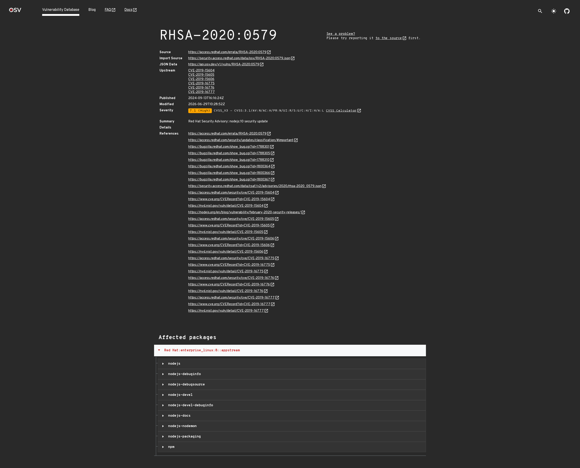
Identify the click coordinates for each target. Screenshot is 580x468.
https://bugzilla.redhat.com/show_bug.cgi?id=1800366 (229, 173)
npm (170, 447)
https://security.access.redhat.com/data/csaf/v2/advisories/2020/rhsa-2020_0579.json (254, 186)
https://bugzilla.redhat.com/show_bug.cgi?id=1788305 (229, 153)
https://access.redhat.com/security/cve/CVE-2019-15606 (231, 239)
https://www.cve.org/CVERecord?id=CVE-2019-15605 (229, 225)
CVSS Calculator (341, 111)
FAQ (108, 10)
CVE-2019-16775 (201, 83)
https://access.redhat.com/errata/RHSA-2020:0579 (227, 52)
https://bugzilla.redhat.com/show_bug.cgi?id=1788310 (228, 160)
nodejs (173, 363)
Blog (92, 10)
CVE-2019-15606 (201, 79)
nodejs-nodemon (181, 426)
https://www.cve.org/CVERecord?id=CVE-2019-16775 (229, 265)
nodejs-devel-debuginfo (189, 405)
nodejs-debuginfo (183, 374)
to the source (388, 38)
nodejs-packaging (183, 436)
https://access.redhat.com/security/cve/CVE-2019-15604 (231, 193)
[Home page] (15, 11)
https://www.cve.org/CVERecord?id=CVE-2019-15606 (229, 245)
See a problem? (340, 34)
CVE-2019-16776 (201, 88)
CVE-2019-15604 (201, 71)
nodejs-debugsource (185, 384)
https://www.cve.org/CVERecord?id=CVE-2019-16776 (229, 285)
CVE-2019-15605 (201, 75)
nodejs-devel (179, 395)
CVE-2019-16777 (201, 92)
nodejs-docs (178, 415)
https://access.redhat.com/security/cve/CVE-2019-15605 (231, 219)
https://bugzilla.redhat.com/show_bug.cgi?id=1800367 (229, 180)
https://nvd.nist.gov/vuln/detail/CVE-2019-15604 (225, 206)
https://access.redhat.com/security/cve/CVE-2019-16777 (231, 298)
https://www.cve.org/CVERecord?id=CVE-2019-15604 (229, 199)
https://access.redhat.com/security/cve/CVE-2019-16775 (231, 258)
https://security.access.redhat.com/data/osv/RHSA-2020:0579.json (239, 58)
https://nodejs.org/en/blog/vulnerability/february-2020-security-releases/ (244, 212)
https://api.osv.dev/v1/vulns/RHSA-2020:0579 (223, 64)
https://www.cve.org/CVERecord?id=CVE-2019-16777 (229, 304)
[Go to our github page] (567, 11)
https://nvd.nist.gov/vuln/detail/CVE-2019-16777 (226, 311)
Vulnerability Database (60, 10)
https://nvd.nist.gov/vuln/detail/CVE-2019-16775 (225, 271)
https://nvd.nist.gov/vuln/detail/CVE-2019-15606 (225, 252)
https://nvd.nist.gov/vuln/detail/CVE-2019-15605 (225, 232)
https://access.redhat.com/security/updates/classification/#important (240, 140)
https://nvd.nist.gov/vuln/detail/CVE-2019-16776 (225, 291)
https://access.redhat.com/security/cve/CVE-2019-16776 (231, 278)
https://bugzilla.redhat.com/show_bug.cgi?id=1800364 (229, 166)
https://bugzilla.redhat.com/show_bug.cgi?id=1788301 (228, 147)
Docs (128, 10)
